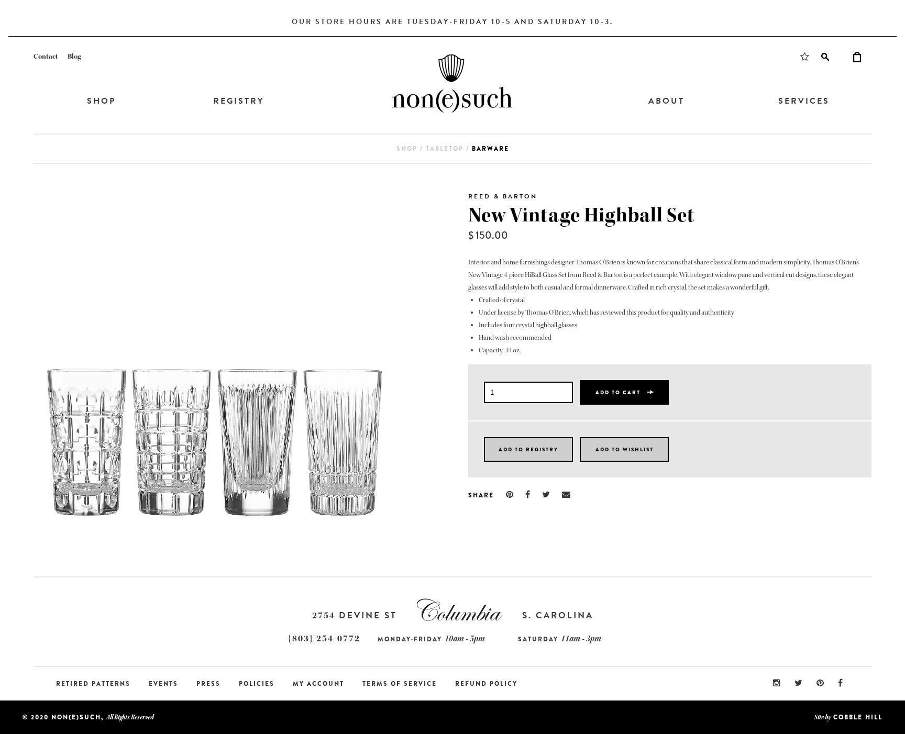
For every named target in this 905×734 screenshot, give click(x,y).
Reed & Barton (502, 196)
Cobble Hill (857, 717)
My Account (318, 683)
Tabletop (444, 148)
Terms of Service (399, 683)
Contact (46, 56)
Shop (101, 101)
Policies (256, 683)
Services (804, 101)
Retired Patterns (93, 683)
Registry (238, 101)
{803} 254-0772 (324, 638)
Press (208, 683)
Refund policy (486, 683)
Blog (74, 56)
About (666, 101)
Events (163, 683)
